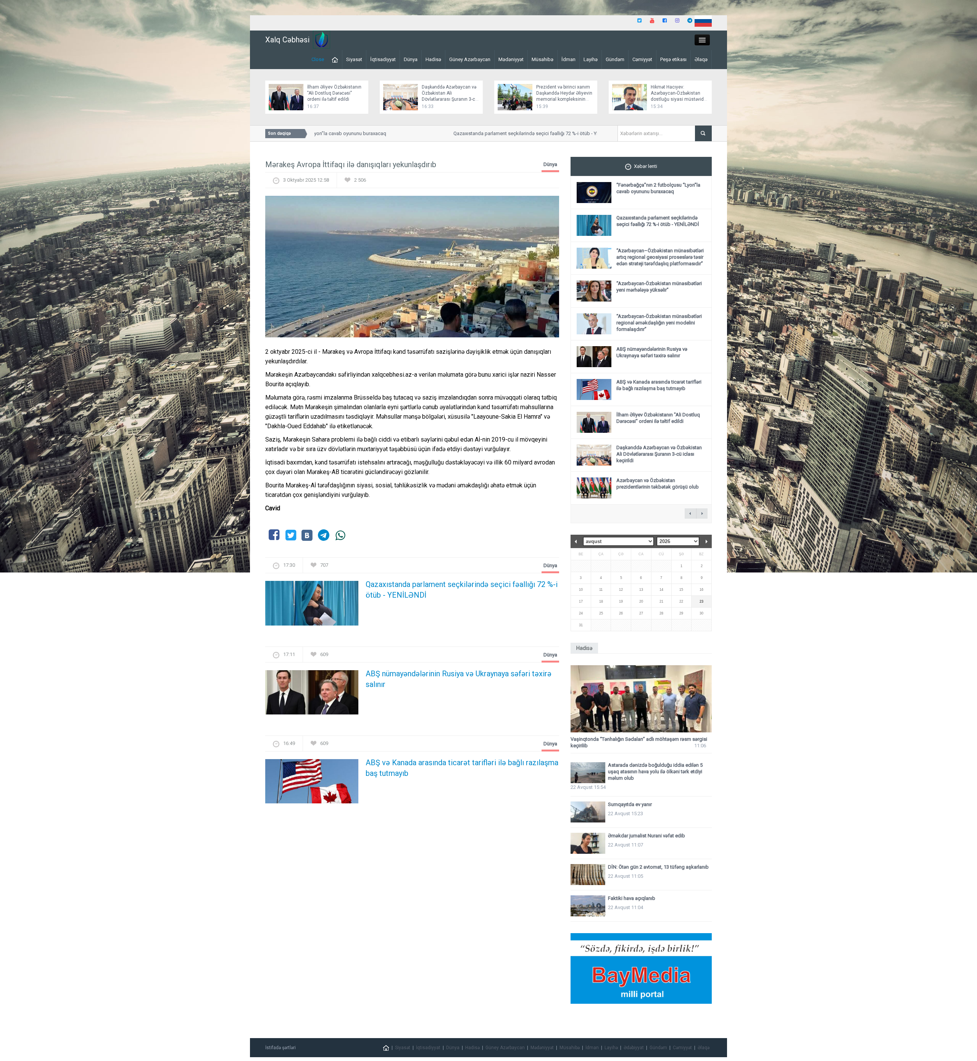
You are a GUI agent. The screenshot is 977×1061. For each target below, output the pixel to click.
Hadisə (433, 59)
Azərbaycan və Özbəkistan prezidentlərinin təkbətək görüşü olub (657, 483)
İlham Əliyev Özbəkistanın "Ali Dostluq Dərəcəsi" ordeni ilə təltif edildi (334, 93)
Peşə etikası (673, 59)
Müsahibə (542, 59)
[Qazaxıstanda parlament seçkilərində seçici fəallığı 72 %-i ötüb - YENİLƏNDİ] (311, 605)
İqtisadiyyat (383, 59)
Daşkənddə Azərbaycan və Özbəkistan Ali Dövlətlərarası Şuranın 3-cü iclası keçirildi (659, 454)
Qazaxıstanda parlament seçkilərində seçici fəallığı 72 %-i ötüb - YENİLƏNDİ (510, 133)
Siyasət (354, 59)
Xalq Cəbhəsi (287, 39)
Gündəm (615, 59)
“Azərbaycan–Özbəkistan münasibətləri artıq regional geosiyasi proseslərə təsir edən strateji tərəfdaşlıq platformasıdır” (660, 257)
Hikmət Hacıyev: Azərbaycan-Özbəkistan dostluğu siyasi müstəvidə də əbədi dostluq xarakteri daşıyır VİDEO (678, 99)
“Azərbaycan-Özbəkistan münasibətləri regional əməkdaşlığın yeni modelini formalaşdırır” (659, 322)
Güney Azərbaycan (469, 59)
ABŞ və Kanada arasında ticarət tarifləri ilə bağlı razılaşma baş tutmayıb (462, 768)
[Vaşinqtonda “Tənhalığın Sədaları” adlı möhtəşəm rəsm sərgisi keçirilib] (641, 699)
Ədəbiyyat (634, 1047)
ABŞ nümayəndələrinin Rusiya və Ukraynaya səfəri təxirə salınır (458, 679)
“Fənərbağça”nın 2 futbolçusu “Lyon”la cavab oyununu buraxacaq (658, 188)
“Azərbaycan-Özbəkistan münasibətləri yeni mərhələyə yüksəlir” (659, 287)
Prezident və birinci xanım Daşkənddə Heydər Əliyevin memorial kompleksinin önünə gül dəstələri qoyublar (564, 99)
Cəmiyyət (642, 59)
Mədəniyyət (511, 59)
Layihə (591, 59)
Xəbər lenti (645, 166)
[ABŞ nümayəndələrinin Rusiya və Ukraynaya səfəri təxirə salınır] (311, 694)
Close (317, 59)
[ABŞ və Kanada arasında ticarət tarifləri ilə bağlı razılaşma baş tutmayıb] (311, 783)
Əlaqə (701, 59)
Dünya (411, 59)
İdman (568, 59)
